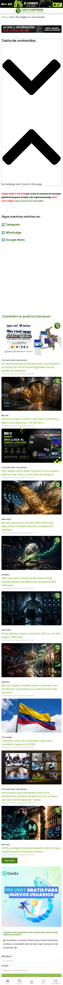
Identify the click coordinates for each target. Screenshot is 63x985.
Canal (43, 983)
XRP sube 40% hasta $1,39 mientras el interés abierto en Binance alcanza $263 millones (28, 581)
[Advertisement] (31, 280)
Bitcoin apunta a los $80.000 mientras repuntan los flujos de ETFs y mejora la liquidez (27, 526)
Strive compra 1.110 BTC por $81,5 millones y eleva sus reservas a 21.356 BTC (30, 420)
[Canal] (43, 981)
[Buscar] (19, 981)
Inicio (7, 983)
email (4, 965)
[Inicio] (7, 981)
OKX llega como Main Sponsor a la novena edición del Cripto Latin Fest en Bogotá (30, 472)
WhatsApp (14, 233)
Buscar (19, 983)
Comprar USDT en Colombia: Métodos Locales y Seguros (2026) (26, 742)
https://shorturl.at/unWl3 (29, 200)
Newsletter (55, 983)
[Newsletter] (55, 981)
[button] (31, 78)
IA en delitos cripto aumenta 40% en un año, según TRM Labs (31, 635)
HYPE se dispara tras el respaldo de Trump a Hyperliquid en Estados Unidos (31, 849)
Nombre (6, 956)
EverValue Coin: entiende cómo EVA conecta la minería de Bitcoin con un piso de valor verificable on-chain (29, 796)
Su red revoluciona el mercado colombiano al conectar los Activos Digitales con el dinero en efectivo (30, 367)
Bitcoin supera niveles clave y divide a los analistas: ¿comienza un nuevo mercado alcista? (29, 689)
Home (4, 17)
